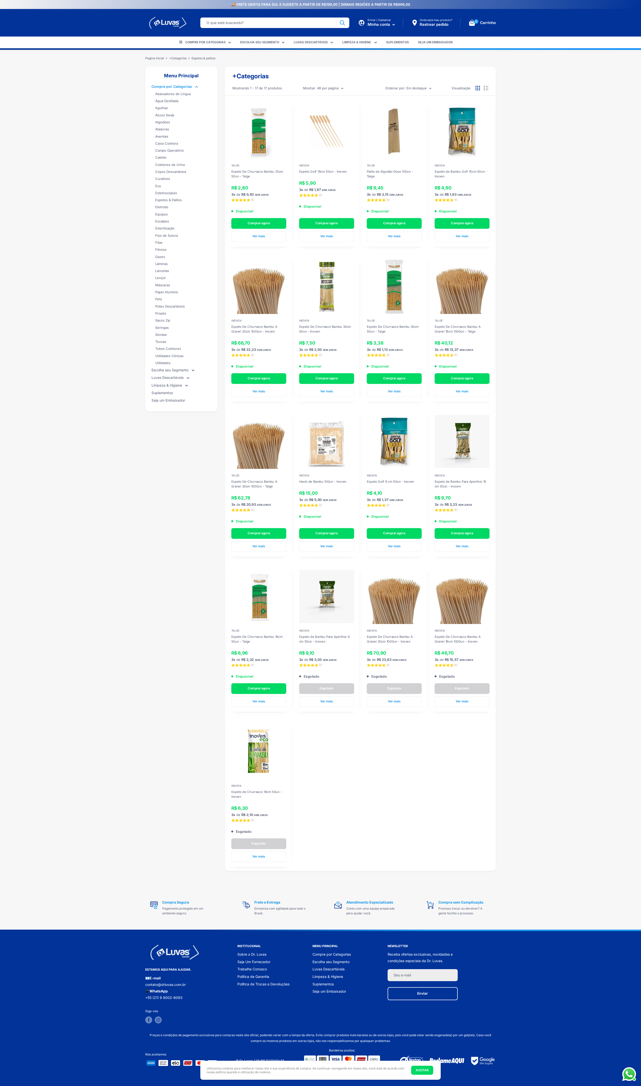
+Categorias (178, 58)
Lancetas (162, 271)
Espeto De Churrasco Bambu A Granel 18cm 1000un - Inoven (457, 639)
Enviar (422, 993)
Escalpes (162, 221)
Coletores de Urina (170, 165)
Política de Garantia (253, 976)
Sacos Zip (162, 320)
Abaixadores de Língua (173, 94)
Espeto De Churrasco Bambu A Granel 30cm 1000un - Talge (254, 484)
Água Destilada (166, 101)
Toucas (160, 342)
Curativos (162, 179)
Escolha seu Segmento (259, 42)
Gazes (160, 257)
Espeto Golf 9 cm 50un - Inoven (390, 481)
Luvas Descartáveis (311, 42)
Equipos (161, 214)
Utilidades (163, 363)
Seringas (162, 328)
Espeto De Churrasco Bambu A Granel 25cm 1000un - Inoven (254, 329)
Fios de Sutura (166, 235)
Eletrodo (161, 207)
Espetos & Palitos (168, 200)
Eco (158, 186)
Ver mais (258, 236)
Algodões (162, 122)
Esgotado (326, 688)
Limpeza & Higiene (357, 42)
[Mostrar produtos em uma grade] (477, 88)
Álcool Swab (164, 115)
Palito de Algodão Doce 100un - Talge (390, 173)
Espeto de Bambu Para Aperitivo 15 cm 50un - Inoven (460, 484)
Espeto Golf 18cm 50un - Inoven (323, 171)
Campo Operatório (169, 150)
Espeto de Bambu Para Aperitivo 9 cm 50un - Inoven (324, 639)
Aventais (161, 136)
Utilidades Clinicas (169, 356)
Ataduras (162, 129)
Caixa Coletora (166, 143)
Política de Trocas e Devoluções (263, 984)
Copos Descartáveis (170, 172)
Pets (158, 299)
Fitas (159, 242)
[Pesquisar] (342, 23)
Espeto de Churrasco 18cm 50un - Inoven (256, 794)
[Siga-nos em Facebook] (148, 1019)
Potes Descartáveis (170, 306)
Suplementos (397, 42)
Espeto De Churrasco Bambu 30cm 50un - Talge (393, 329)
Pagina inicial (154, 58)
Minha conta (379, 24)
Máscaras (162, 285)
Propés (160, 313)
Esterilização (165, 228)
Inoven (304, 165)
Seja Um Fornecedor (253, 962)
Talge (235, 165)
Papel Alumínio (166, 292)
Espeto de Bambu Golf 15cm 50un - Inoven (460, 173)
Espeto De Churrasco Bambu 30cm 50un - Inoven (325, 329)
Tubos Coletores (168, 349)
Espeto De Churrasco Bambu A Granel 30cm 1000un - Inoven (390, 639)
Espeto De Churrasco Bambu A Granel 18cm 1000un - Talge (457, 329)
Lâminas (161, 264)
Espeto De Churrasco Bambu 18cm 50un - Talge (256, 639)
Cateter (161, 157)
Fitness (161, 249)
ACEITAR (422, 1070)
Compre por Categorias (205, 42)
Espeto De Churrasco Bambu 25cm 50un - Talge (257, 173)
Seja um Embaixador (435, 42)
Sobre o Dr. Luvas (251, 954)
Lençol (160, 278)
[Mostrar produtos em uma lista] (486, 88)
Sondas (161, 335)
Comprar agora (259, 223)
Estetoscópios (166, 193)
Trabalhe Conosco (252, 969)
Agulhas (161, 108)
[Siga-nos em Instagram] (158, 1019)
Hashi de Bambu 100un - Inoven (322, 481)
